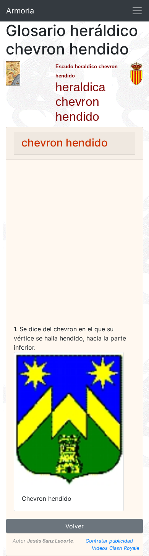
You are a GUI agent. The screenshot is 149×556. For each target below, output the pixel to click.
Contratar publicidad (109, 541)
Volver (74, 526)
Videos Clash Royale (115, 548)
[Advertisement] (74, 246)
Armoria (20, 10)
